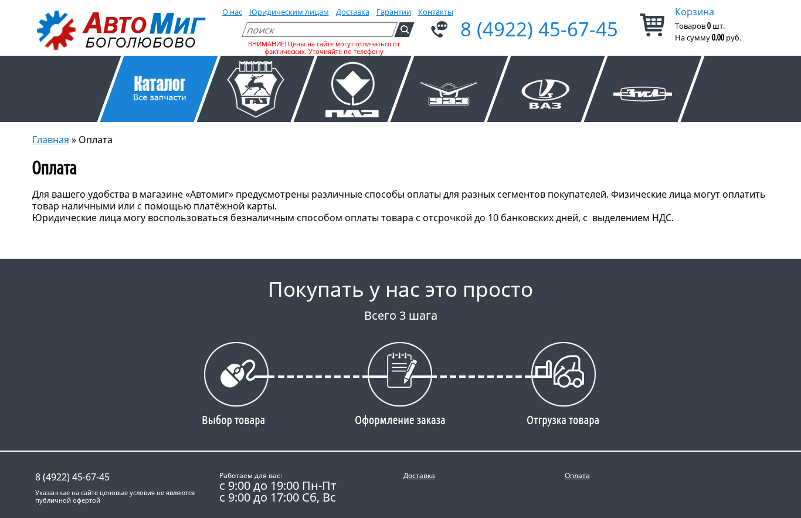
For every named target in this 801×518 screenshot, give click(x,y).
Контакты (435, 11)
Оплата (577, 475)
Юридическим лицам (289, 11)
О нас (232, 11)
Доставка (352, 11)
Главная (50, 139)
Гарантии (393, 11)
